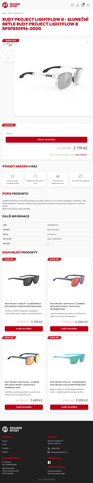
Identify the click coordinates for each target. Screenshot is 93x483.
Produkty (5, 448)
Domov (4, 441)
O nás (4, 445)
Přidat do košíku (46, 140)
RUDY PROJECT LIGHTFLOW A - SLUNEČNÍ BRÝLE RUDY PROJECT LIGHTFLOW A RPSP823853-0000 (67, 306)
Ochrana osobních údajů (56, 474)
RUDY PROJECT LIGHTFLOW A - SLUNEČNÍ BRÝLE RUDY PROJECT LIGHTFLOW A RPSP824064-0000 (22, 385)
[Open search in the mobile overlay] (72, 5)
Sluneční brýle (18, 13)
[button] (87, 43)
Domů (4, 13)
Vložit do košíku (24, 329)
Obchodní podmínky (55, 471)
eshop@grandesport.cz (59, 452)
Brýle (10, 13)
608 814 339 (55, 448)
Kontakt (5, 452)
